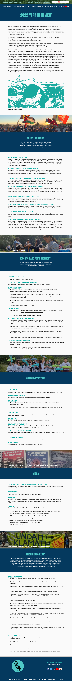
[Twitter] (61, 6)
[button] (29, 6)
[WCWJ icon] (68, 6)
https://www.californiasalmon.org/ (35, 291)
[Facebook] (59, 6)
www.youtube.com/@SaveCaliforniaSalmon (32, 312)
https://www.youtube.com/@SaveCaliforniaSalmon (22, 349)
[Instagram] (63, 6)
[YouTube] (66, 6)
